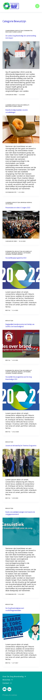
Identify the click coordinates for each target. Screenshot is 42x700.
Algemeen (8, 105)
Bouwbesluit (25, 105)
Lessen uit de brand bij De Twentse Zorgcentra (20, 446)
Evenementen (28, 30)
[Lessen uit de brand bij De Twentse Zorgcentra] (21, 463)
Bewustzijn (19, 30)
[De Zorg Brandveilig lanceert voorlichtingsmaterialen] (21, 628)
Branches (6, 680)
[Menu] (37, 6)
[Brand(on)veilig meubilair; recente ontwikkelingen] (21, 129)
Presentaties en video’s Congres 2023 (17, 208)
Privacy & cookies (10, 695)
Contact (6, 683)
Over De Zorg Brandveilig (13, 676)
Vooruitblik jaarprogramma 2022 (15, 258)
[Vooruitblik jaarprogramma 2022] (21, 275)
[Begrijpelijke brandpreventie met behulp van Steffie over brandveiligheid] (21, 344)
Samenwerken (10, 30)
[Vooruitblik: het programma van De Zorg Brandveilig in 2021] (21, 396)
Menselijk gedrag (26, 202)
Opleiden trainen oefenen (14, 254)
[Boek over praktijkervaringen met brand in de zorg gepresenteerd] (21, 531)
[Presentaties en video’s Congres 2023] (21, 225)
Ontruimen (9, 204)
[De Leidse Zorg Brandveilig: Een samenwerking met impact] (21, 55)
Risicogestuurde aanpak (13, 32)
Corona (8, 253)
